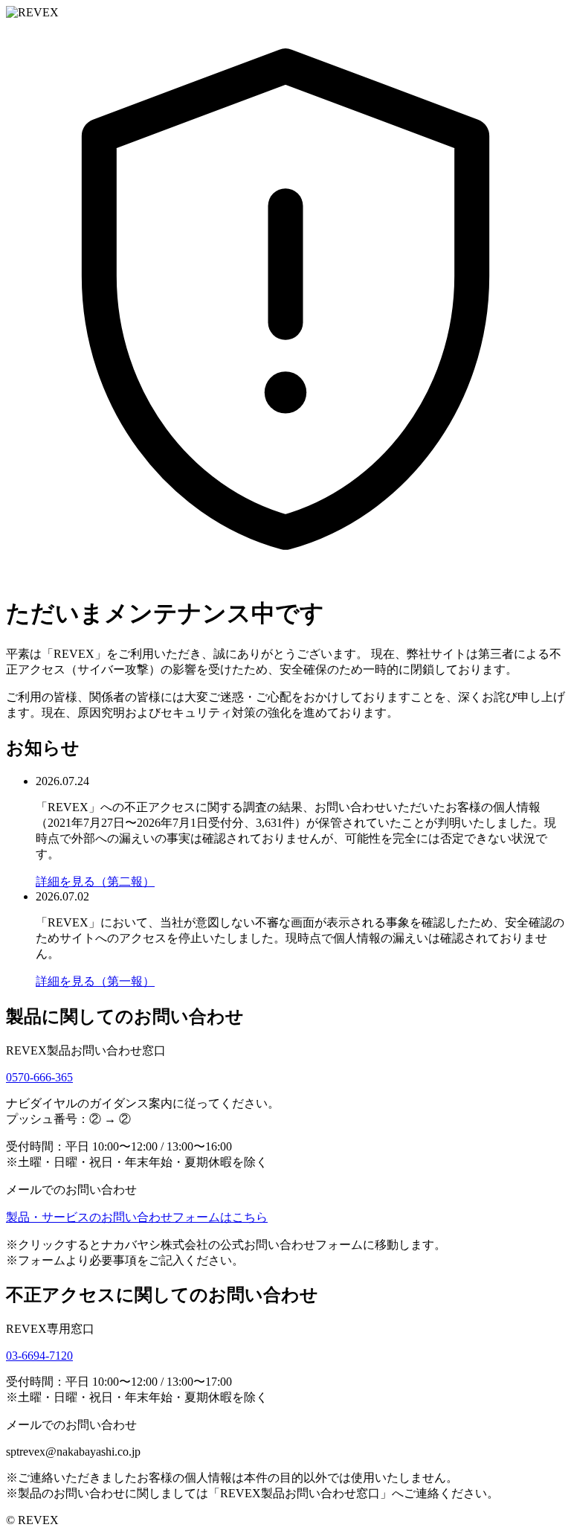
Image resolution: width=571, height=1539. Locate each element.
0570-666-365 (39, 1077)
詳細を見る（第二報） (95, 881)
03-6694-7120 (39, 1355)
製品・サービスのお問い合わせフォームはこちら (137, 1217)
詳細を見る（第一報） (95, 981)
